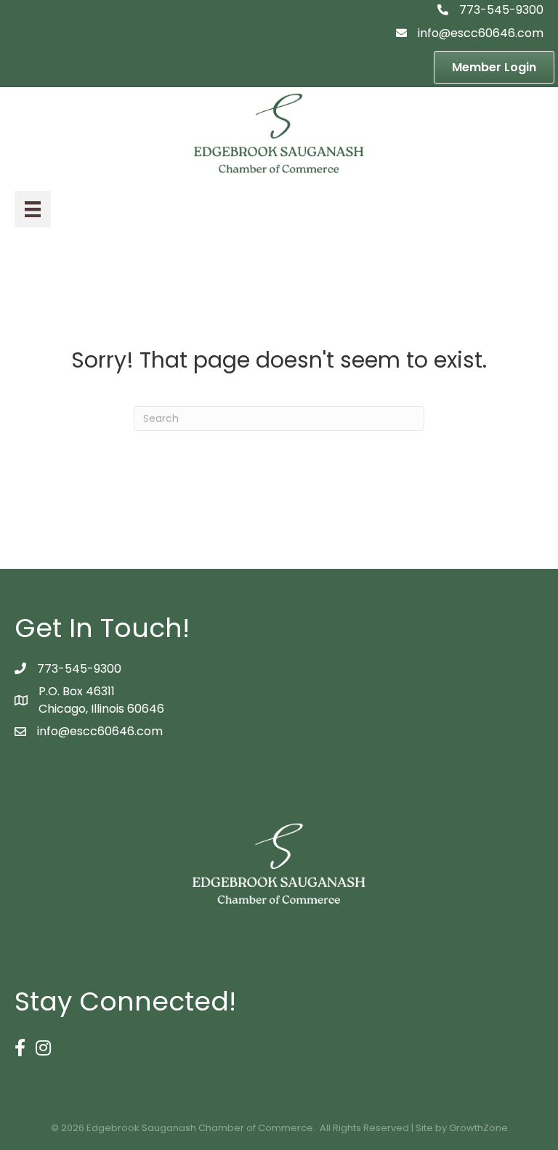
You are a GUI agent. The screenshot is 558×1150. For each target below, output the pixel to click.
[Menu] (33, 209)
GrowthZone (478, 1128)
